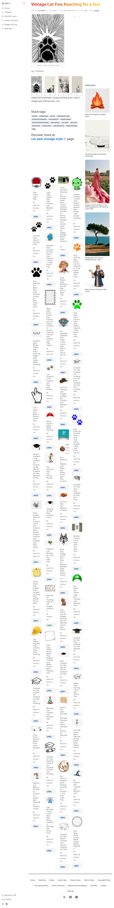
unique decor (46, 126)
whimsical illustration (39, 119)
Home (32, 880)
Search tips (62, 880)
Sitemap (70, 891)
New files (42, 880)
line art (52, 116)
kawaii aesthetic (71, 126)
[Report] (79, 17)
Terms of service (58, 885)
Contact (96, 10)
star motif (65, 122)
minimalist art (53, 119)
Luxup (68, 444)
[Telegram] (6, 904)
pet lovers (73, 122)
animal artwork (66, 119)
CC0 (86, 10)
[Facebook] (70, 897)
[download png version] (36, 94)
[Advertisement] (56, 159)
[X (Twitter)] (2, 904)
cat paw (34, 116)
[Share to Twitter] (54, 60)
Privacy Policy (75, 880)
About (52, 880)
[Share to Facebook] (58, 60)
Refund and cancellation (77, 885)
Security (94, 885)
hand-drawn (36, 126)
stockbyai (41, 10)
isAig (33, 129)
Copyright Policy (104, 880)
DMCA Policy (89, 880)
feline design (55, 122)
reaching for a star (63, 116)
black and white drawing (40, 122)
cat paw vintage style (47, 139)
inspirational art (58, 126)
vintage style (43, 116)
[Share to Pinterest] (62, 60)
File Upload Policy (41, 885)
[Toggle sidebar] (24, 3)
